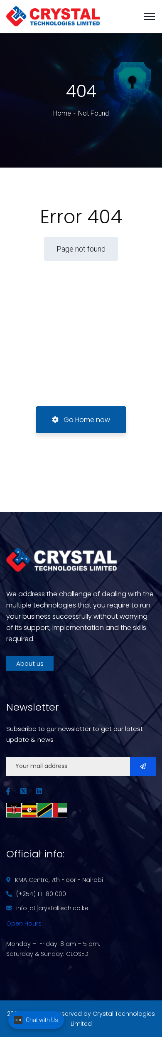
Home (62, 113)
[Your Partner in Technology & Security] (53, 16)
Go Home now (86, 420)
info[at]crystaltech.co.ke (52, 908)
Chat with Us (42, 1020)
